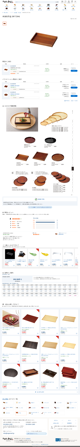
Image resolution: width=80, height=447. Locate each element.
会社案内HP (28, 438)
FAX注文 (67, 100)
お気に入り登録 (74, 18)
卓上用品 (5, 399)
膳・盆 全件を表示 (39, 392)
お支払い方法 (56, 423)
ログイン (56, 420)
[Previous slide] (4, 258)
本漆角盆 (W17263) (14, 85)
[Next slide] (76, 258)
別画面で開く (41, 199)
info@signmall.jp (8, 433)
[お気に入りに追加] (14, 265)
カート (69, 420)
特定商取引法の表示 (44, 444)
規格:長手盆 (61, 234)
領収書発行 (69, 423)
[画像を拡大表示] (43, 39)
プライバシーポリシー (36, 444)
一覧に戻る (5, 12)
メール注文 (75, 100)
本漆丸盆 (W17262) (14, 94)
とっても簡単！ (40, 207)
